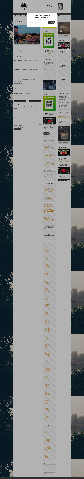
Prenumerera (51, 22)
